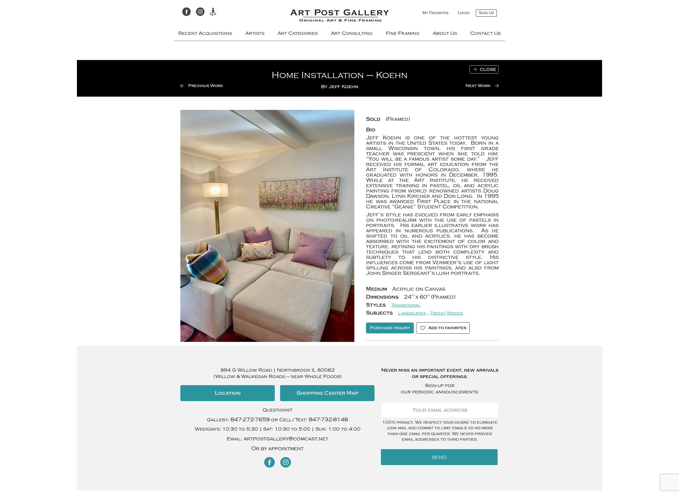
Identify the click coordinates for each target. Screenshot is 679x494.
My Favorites (436, 13)
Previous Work (205, 85)
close (488, 69)
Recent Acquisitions (205, 33)
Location (228, 393)
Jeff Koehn (343, 86)
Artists (254, 33)
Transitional (405, 305)
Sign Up (486, 13)
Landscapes (412, 313)
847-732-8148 (328, 419)
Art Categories (298, 33)
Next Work (478, 85)
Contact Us (485, 33)
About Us (445, 33)
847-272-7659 (250, 419)
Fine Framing (403, 33)
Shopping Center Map (327, 393)
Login (463, 13)
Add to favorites (447, 327)
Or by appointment (277, 448)
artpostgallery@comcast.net (285, 439)
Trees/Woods (446, 313)
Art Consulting (351, 33)
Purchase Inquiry (390, 327)
